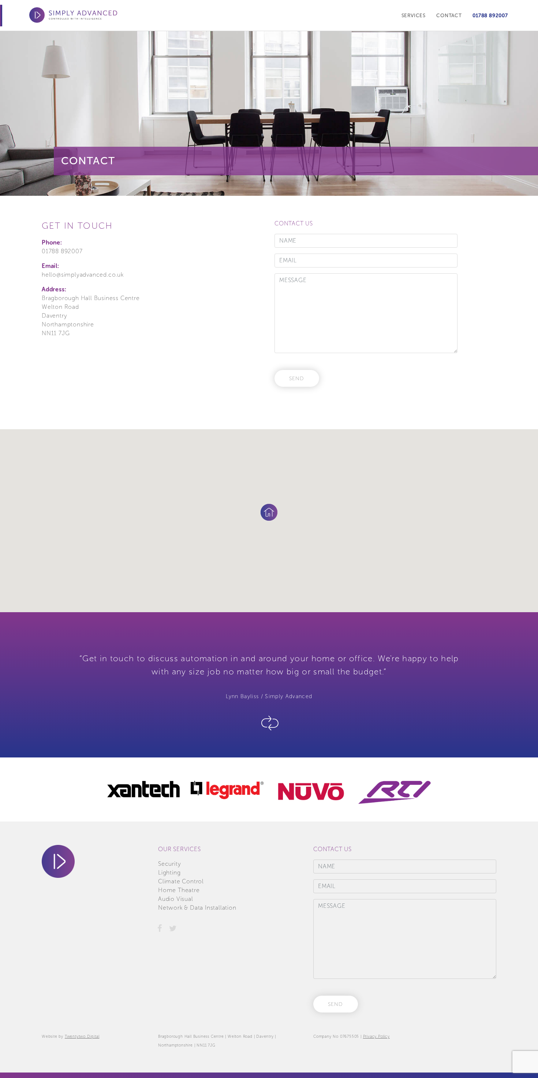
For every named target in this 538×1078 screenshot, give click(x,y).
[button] (269, 512)
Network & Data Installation (197, 907)
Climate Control (181, 881)
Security (169, 863)
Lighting (169, 872)
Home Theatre (179, 890)
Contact (449, 15)
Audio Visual (175, 898)
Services (413, 15)
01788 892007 (490, 15)
